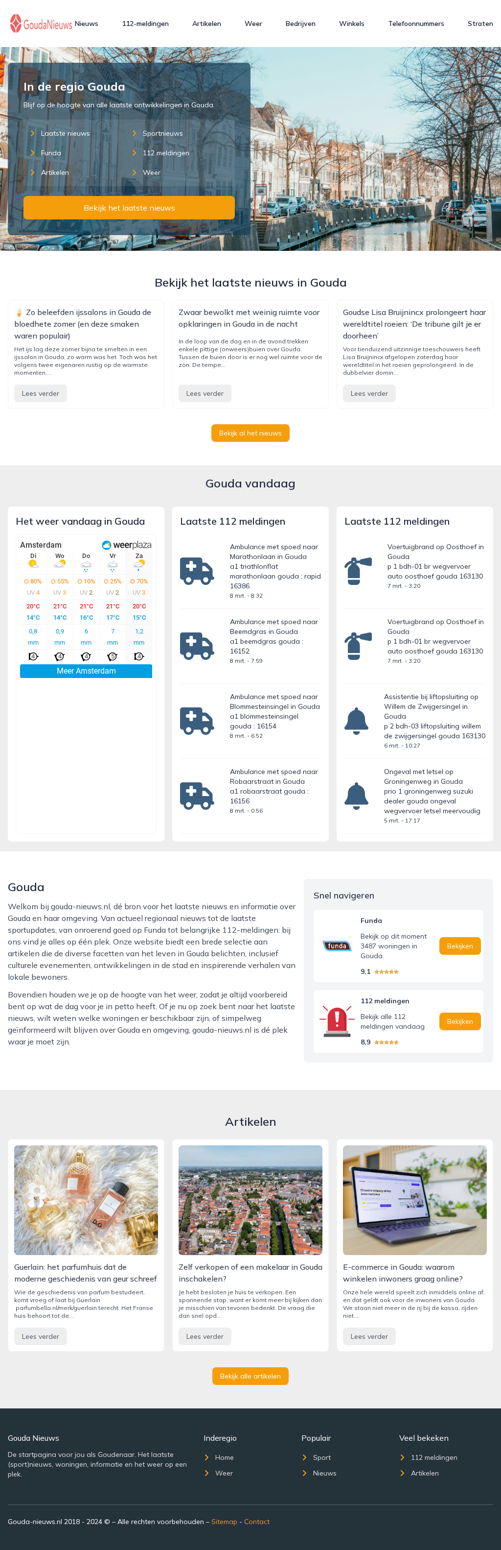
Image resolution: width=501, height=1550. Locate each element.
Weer (253, 23)
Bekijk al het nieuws (250, 433)
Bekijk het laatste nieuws (129, 208)
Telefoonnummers (416, 23)
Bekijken (460, 946)
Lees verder (40, 393)
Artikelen (206, 23)
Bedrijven (301, 23)
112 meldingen (166, 152)
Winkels (351, 23)
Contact (257, 1521)
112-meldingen (145, 23)
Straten (480, 23)
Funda (51, 152)
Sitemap (224, 1521)
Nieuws (86, 23)
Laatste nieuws (65, 133)
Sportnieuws (163, 133)
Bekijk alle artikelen (250, 1376)
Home (224, 1457)
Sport (322, 1457)
